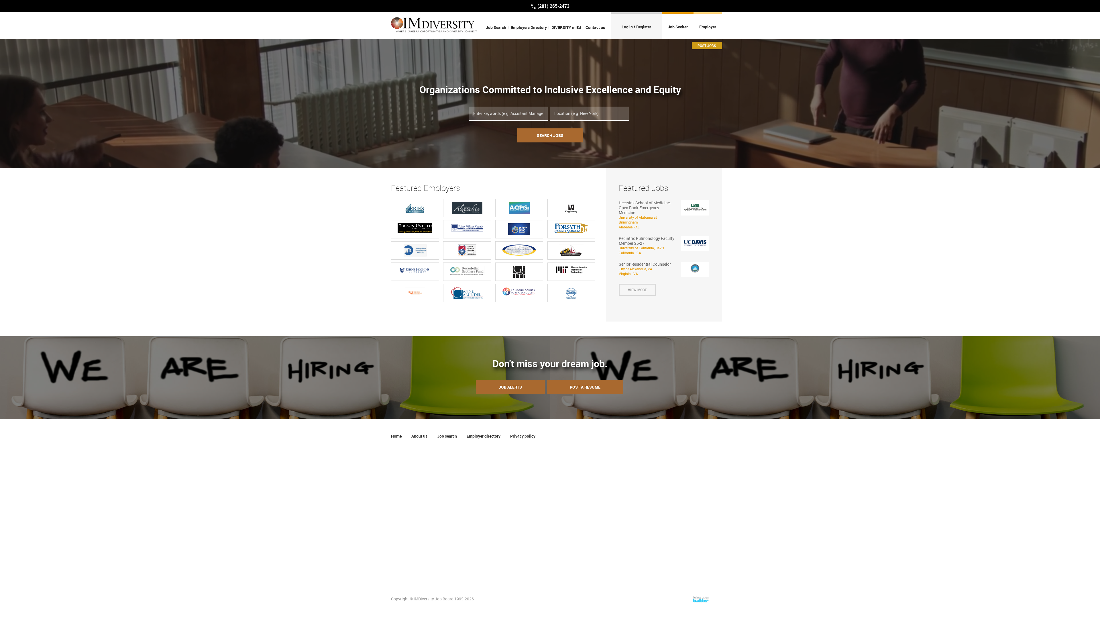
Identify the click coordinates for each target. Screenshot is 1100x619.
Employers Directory (529, 27)
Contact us (595, 27)
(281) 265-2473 (552, 6)
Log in (627, 27)
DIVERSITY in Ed (566, 27)
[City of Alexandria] (467, 208)
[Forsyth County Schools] (571, 228)
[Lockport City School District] (519, 250)
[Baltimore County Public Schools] (519, 229)
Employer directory (483, 436)
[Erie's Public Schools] (415, 208)
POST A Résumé (585, 387)
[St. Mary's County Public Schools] (571, 250)
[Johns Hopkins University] (415, 270)
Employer (707, 27)
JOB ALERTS (510, 387)
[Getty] (519, 272)
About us (419, 436)
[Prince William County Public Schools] (467, 227)
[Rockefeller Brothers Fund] (467, 270)
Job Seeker (678, 27)
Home (396, 436)
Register (643, 27)
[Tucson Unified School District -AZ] (415, 228)
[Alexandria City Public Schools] (519, 208)
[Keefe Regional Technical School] (415, 293)
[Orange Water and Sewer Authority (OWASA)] (571, 293)
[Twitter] (701, 599)
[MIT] (571, 270)
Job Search (496, 27)
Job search (447, 436)
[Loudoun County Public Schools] (519, 291)
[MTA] (415, 250)
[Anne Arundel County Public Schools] (467, 293)
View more (637, 289)
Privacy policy (522, 436)
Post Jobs (707, 45)
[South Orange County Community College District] (467, 250)
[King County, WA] (571, 208)
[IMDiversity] (434, 25)
